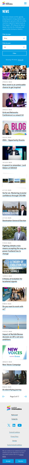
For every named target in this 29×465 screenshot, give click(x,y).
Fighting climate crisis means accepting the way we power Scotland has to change (14, 240)
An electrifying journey (14, 380)
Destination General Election (14, 211)
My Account (14, 415)
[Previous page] (3, 396)
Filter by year (6, 43)
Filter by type (6, 34)
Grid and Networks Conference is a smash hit (14, 104)
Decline (20, 461)
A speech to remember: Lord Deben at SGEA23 (14, 157)
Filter (14, 53)
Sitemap (14, 440)
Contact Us (14, 419)
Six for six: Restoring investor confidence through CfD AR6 (14, 185)
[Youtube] (20, 425)
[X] (9, 425)
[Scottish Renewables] (7, 3)
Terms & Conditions (14, 432)
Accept (8, 461)
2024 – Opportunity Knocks (14, 131)
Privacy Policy (14, 436)
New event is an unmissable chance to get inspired (14, 77)
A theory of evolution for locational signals (14, 271)
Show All (20, 60)
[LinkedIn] (14, 425)
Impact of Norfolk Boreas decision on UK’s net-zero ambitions (14, 328)
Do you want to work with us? (14, 298)
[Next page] (25, 396)
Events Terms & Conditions (14, 445)
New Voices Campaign (14, 355)
